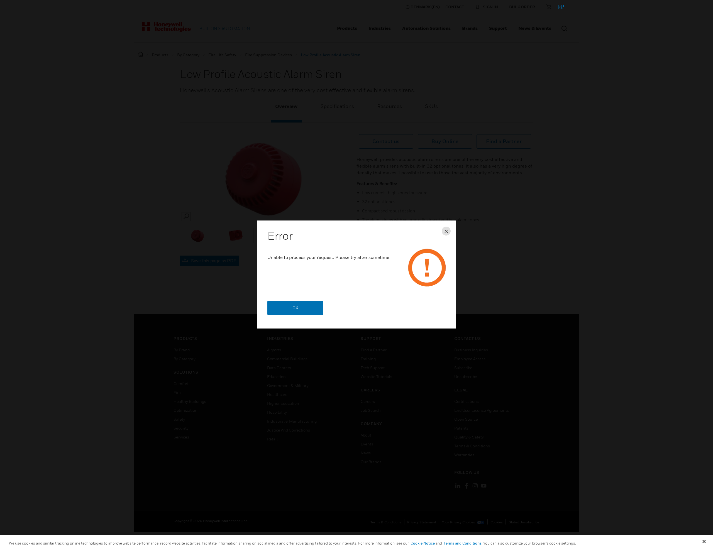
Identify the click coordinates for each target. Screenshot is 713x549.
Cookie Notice (423, 543)
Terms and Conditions (463, 543)
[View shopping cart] (558, 8)
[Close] (704, 541)
